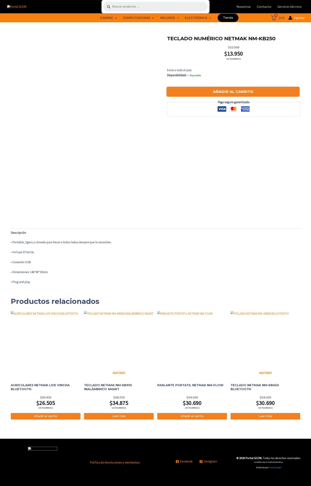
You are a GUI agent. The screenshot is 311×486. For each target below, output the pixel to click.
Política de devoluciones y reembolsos (115, 462)
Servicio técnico (289, 6)
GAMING (106, 18)
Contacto (264, 6)
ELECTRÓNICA (196, 18)
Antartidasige (275, 467)
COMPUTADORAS (136, 18)
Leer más (119, 416)
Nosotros (243, 6)
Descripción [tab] (18, 233)
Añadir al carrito (233, 92)
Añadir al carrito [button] (45, 416)
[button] (115, 17)
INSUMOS (167, 18)
